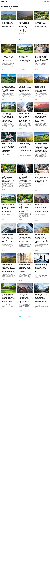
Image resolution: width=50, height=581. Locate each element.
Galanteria (4, 1)
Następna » (28, 316)
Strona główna (46, 1)
